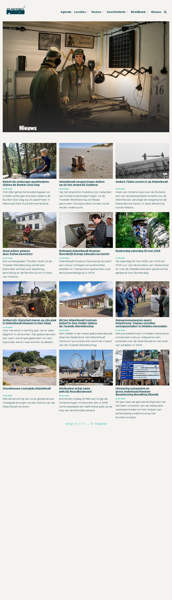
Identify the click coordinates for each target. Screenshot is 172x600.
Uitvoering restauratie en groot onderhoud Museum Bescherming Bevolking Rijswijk (137, 391)
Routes (96, 12)
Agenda (66, 12)
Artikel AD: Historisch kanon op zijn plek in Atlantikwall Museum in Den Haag (29, 322)
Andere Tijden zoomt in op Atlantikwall (142, 181)
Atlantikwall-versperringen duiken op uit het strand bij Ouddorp (82, 183)
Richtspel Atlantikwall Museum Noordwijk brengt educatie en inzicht (84, 252)
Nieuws (156, 12)
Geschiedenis (116, 12)
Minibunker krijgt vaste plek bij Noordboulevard (75, 390)
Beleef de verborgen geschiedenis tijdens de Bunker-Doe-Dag (26, 183)
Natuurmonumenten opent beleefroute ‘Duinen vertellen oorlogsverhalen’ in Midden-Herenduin (141, 323)
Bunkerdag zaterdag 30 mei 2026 (138, 250)
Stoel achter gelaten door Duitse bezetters (18, 252)
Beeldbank (138, 12)
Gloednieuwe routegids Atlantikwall (27, 388)
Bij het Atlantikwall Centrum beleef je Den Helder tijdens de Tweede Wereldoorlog (78, 323)
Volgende (101, 423)
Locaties (80, 12)
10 (92, 423)
